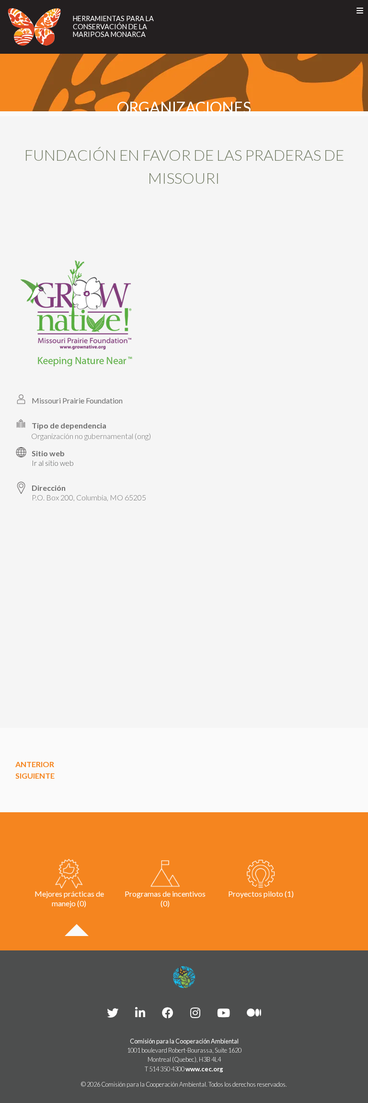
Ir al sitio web (53, 463)
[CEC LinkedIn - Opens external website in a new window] (140, 1012)
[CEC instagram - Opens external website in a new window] (195, 1012)
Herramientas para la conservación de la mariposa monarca (113, 26)
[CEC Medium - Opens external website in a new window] (254, 1012)
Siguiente (35, 775)
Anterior (34, 764)
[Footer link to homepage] (184, 977)
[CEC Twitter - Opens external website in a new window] (112, 1012)
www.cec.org (204, 1069)
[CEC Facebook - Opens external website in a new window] (167, 1012)
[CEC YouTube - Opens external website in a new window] (223, 1012)
